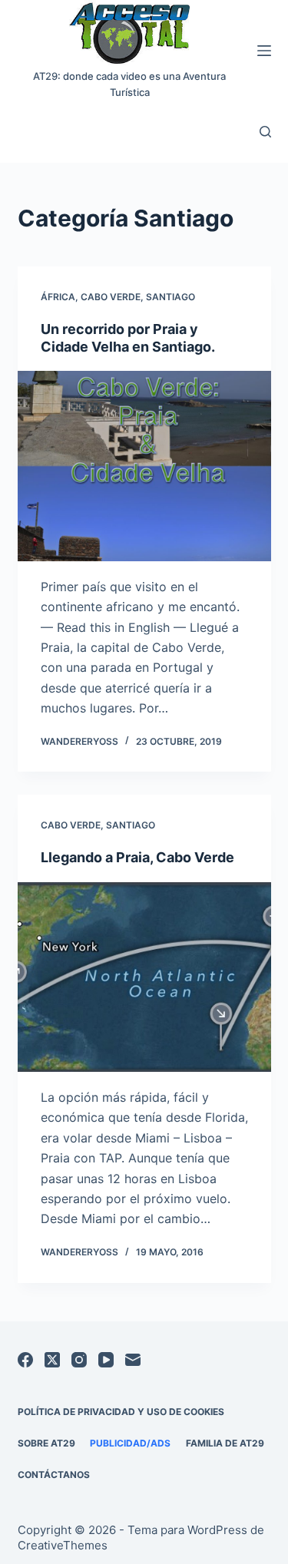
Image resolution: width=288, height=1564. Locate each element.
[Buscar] (265, 131)
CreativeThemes (63, 1545)
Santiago (170, 297)
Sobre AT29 (46, 1443)
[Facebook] (25, 1359)
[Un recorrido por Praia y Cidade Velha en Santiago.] (144, 466)
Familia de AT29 (225, 1443)
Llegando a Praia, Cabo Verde (137, 857)
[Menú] (264, 51)
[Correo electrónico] (133, 1359)
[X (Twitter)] (52, 1359)
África (58, 297)
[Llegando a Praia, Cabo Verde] (144, 977)
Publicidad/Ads (130, 1443)
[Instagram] (79, 1359)
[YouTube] (106, 1359)
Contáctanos (54, 1474)
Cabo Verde (111, 297)
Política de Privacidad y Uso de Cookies (121, 1411)
